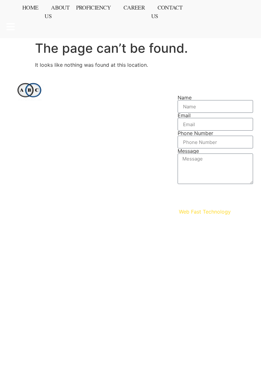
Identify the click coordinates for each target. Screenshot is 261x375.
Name (185, 97)
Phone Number (195, 133)
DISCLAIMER (123, 149)
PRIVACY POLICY (129, 139)
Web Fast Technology (205, 211)
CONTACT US (124, 119)
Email (184, 115)
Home (30, 7)
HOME (114, 100)
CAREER (118, 129)
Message (188, 150)
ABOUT (115, 109)
